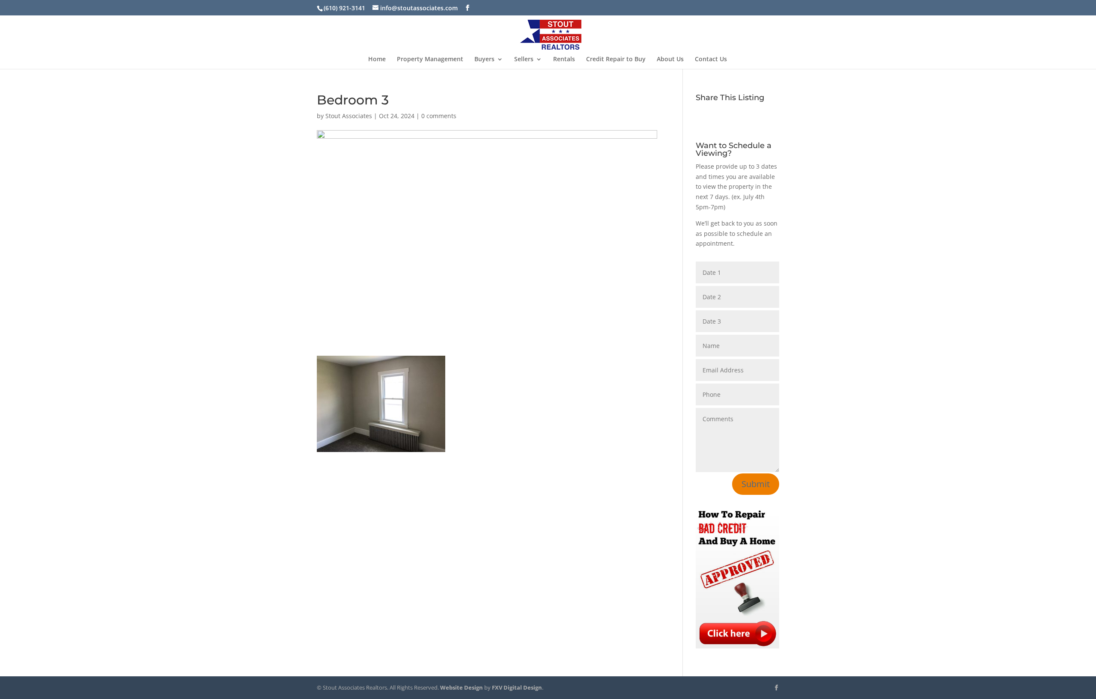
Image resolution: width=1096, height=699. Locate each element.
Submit (756, 484)
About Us (670, 59)
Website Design (461, 687)
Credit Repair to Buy (616, 59)
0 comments (438, 116)
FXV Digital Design (517, 687)
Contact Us (711, 59)
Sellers (523, 59)
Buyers (484, 59)
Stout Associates (348, 116)
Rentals (564, 59)
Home (377, 59)
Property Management (430, 59)
